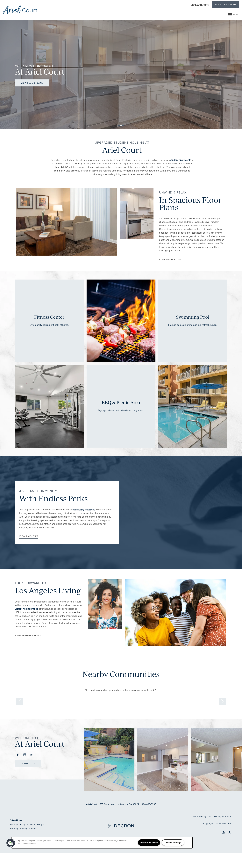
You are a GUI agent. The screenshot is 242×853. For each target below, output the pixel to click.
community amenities (84, 509)
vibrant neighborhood (26, 609)
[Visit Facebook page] (18, 755)
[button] (225, 5)
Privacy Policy (199, 816)
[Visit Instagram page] (32, 755)
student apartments (180, 160)
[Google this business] (25, 755)
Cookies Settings (173, 842)
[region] (102, 843)
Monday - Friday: (18, 824)
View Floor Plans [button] (32, 82)
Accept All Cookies (149, 842)
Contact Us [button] (28, 763)
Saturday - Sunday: (19, 828)
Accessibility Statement (220, 816)
